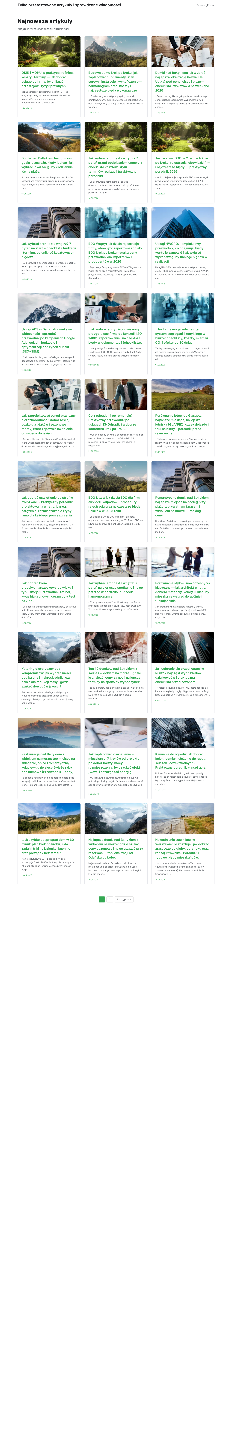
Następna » (124, 899)
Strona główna (205, 5)
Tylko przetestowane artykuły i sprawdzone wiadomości (69, 5)
